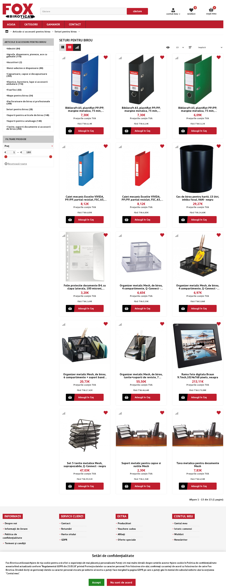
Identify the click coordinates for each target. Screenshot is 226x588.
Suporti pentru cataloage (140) (24, 121)
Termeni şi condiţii (15, 543)
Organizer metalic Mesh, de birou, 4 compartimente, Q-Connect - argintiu (141, 287)
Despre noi (11, 523)
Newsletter (180, 539)
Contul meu (13, 573)
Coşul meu (211, 11)
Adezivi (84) (13, 48)
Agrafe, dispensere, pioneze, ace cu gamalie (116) (26, 55)
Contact (65, 523)
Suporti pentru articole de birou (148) (28, 115)
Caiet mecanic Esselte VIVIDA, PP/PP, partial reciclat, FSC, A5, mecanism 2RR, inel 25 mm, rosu (141, 198)
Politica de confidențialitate (201, 562)
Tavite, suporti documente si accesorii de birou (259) (28, 127)
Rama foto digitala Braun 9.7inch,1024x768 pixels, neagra (197, 376)
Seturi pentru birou (66, 31)
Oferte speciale (127, 539)
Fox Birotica (12, 562)
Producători (124, 523)
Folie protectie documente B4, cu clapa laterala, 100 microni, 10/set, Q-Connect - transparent (85, 287)
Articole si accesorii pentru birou (31, 31)
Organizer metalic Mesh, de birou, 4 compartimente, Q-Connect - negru (197, 287)
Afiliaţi (121, 534)
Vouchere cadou (127, 528)
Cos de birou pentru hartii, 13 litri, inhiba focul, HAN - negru (197, 198)
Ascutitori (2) (14, 62)
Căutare (137, 11)
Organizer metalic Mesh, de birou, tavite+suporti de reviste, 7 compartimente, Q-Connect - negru (141, 376)
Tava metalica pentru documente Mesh (197, 464)
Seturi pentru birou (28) (19, 109)
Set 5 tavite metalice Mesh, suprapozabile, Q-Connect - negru (85, 464)
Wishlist (179, 534)
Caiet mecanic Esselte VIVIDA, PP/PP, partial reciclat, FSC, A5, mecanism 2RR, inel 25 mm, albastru (84, 198)
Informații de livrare (16, 528)
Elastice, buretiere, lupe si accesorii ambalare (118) (27, 82)
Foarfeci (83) (14, 89)
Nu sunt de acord (121, 582)
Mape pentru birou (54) (20, 95)
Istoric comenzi (183, 528)
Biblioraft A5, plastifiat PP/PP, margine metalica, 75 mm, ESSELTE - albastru (84, 109)
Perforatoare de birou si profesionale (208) (28, 102)
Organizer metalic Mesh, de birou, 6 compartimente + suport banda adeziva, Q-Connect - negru (84, 376)
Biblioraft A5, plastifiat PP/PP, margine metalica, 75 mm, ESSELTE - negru (141, 109)
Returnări (66, 528)
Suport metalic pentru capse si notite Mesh (141, 464)
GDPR (140, 569)
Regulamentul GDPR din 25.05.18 (59, 566)
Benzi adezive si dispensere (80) (25, 68)
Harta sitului (68, 534)
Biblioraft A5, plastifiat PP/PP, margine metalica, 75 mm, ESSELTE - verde (197, 109)
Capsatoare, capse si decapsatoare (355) (26, 75)
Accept (96, 582)
